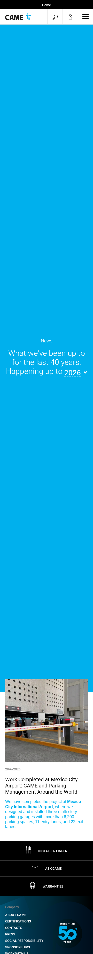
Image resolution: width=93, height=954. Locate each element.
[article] (46, 754)
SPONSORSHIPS (17, 947)
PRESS (10, 934)
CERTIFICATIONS (18, 921)
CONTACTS (13, 928)
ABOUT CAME (15, 915)
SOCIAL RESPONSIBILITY (24, 941)
